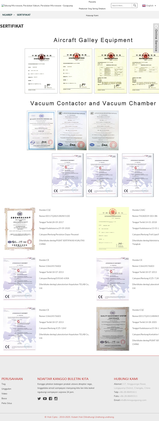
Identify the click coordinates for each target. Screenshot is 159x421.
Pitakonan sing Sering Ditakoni (92, 9)
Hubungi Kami (92, 15)
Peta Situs (7, 403)
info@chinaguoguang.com (130, 400)
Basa (4, 398)
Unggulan (6, 389)
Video (4, 393)
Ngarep (7, 14)
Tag (3, 384)
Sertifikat (24, 14)
